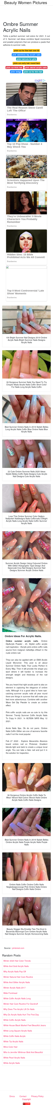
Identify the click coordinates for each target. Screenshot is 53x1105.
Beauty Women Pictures (25, 2)
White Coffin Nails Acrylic (14, 1036)
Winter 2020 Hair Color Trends (17, 960)
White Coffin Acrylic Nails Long (17, 998)
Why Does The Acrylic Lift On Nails (18, 1009)
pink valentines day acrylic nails (26, 54)
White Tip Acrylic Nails (13, 1041)
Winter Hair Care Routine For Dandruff (20, 1003)
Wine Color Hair (10, 1046)
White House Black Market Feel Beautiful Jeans (24, 1025)
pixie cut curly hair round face (26, 63)
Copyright (26, 1099)
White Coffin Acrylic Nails (14, 1019)
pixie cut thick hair (14, 67)
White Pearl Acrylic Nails (14, 1057)
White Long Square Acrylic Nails (17, 1030)
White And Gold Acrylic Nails (16, 966)
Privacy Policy (37, 1096)
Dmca (12, 1096)
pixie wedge (16, 71)
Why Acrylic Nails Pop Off (14, 971)
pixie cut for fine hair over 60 (26, 50)
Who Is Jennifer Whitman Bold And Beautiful (23, 1052)
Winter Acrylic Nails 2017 (14, 987)
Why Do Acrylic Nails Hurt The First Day (21, 1014)
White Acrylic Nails (11, 1063)
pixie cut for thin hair (33, 71)
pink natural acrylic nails (36, 67)
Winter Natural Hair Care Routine (18, 976)
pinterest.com (18, 948)
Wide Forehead (10, 993)
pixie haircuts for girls (26, 59)
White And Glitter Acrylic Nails (16, 982)
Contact (23, 1096)
